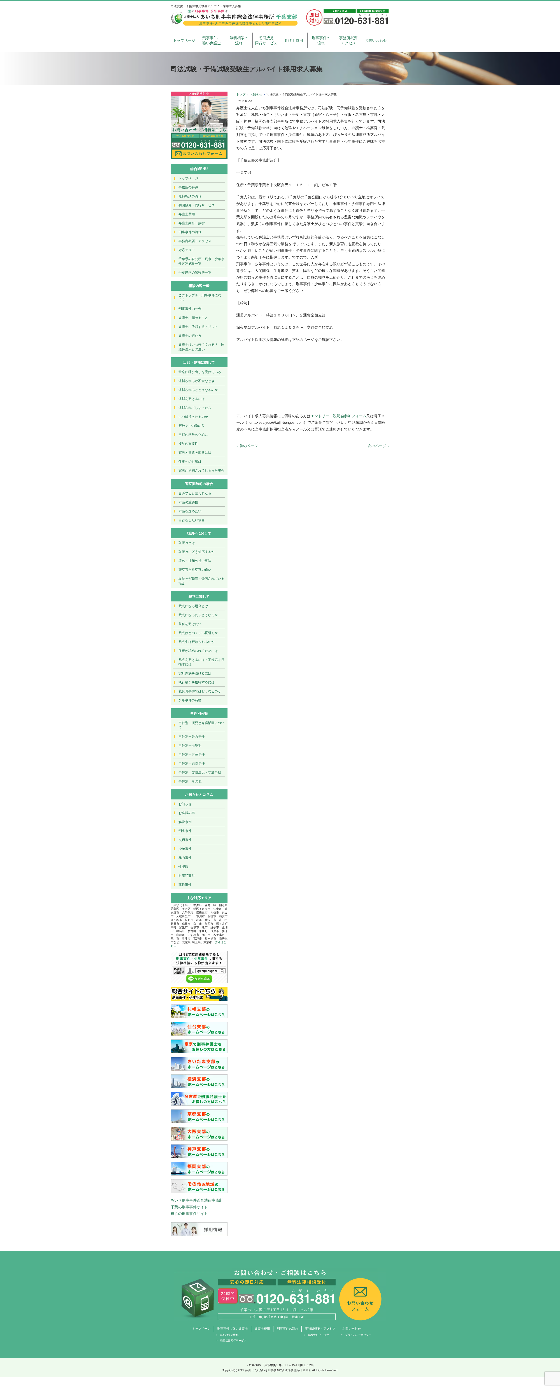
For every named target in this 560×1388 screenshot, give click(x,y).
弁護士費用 (293, 40)
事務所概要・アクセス (194, 240)
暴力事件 (185, 857)
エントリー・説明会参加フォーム (338, 415)
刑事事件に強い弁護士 (211, 40)
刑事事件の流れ (321, 40)
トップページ (184, 40)
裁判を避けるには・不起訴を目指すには (201, 661)
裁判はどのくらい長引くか (198, 632)
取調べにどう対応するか (196, 551)
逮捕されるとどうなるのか (198, 389)
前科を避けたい (189, 623)
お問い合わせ (376, 40)
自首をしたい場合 (191, 520)
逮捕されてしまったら (194, 407)
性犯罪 (183, 866)
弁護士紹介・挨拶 (191, 223)
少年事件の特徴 (189, 700)
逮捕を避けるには (191, 398)
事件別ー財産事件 (191, 754)
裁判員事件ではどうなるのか (199, 691)
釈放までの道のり (191, 425)
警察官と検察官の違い (194, 569)
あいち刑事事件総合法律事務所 (197, 1200)
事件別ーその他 (189, 781)
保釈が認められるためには (198, 650)
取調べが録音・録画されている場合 (201, 580)
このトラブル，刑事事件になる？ (199, 297)
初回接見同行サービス (266, 40)
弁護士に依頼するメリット (198, 326)
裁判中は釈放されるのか (196, 641)
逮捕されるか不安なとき (196, 380)
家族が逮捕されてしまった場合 (201, 470)
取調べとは (186, 542)
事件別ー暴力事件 (191, 736)
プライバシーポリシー (358, 1334)
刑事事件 (185, 830)
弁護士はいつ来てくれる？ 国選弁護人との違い (201, 346)
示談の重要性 (188, 502)
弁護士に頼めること (193, 317)
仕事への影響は (189, 461)
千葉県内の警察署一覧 (194, 272)
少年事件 (185, 848)
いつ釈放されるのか (193, 416)
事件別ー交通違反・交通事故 (199, 772)
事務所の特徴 (188, 187)
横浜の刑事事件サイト (189, 1213)
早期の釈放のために (193, 434)
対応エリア (186, 249)
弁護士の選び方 (189, 335)
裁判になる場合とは (193, 605)
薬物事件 (185, 884)
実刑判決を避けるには (194, 673)
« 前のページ (247, 445)
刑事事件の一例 (189, 308)
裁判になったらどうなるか (198, 614)
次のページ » (378, 445)
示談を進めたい (189, 511)
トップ (240, 94)
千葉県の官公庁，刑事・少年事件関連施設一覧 (201, 261)
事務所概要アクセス (348, 40)
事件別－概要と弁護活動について (201, 725)
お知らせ (256, 94)
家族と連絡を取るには (194, 452)
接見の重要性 (188, 443)
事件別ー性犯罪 (189, 745)
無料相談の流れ (239, 40)
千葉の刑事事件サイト (189, 1206)
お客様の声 (186, 812)
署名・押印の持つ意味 (194, 560)
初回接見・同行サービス (196, 205)
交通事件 (185, 839)
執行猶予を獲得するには (196, 682)
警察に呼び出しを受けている (199, 371)
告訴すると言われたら (194, 493)
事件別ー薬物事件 (191, 763)
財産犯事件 (186, 875)
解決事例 (185, 821)
